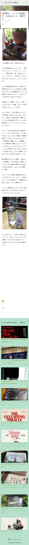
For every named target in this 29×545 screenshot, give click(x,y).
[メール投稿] (3, 301)
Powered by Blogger (15, 539)
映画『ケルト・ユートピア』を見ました (11, 531)
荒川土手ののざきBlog (11, 2)
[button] (3, 24)
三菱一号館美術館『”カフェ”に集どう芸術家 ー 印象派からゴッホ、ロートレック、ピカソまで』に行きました (14, 511)
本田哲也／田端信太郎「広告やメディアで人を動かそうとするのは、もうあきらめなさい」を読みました (14, 487)
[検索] (27, 3)
